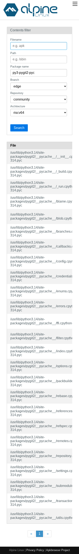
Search (19, 128)
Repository (16, 93)
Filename (15, 39)
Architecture (17, 106)
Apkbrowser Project (58, 550)
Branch (14, 79)
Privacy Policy (35, 550)
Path (13, 53)
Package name (19, 66)
